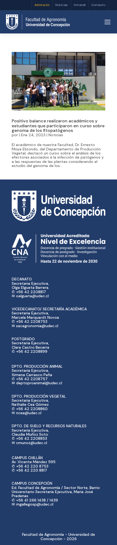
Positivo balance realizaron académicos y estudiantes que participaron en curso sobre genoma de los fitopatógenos (58, 125)
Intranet (80, 5)
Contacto (98, 5)
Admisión (42, 5)
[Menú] (107, 22)
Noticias (61, 5)
